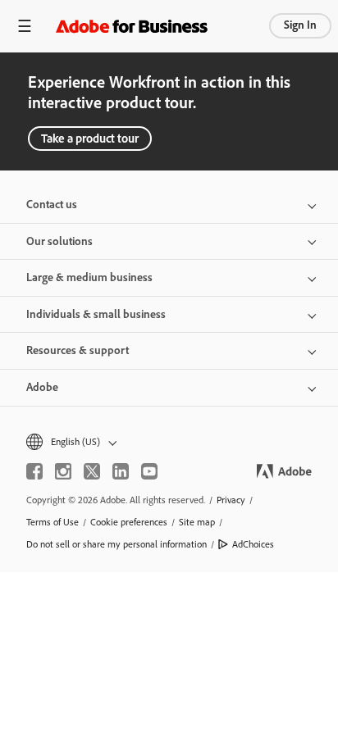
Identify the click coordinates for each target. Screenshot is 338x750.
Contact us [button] (51, 204)
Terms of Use (52, 522)
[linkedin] (120, 471)
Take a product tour (90, 138)
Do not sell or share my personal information (116, 544)
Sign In (300, 25)
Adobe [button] (42, 387)
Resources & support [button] (77, 350)
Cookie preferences (128, 522)
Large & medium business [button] (89, 277)
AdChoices (253, 544)
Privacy (231, 500)
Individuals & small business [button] (96, 314)
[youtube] (149, 471)
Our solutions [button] (59, 241)
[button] (169, 442)
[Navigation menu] (24, 26)
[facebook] (34, 471)
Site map (197, 522)
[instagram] (63, 471)
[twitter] (92, 471)
